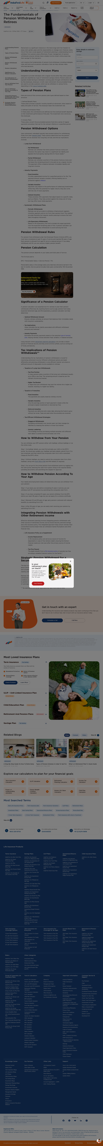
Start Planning (38, 583)
